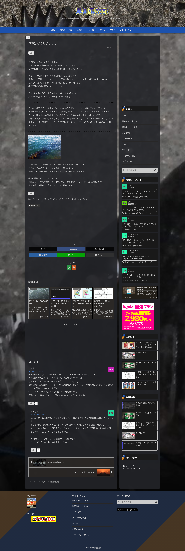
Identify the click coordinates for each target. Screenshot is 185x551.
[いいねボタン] (31, 53)
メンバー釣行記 (129, 139)
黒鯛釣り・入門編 (129, 121)
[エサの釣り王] (43, 519)
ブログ (125, 144)
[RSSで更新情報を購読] (74, 267)
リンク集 (126, 150)
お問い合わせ (128, 161)
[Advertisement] (71, 224)
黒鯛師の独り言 (35, 205)
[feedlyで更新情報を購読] (69, 267)
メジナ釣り (127, 133)
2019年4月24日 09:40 (35, 371)
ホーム (125, 116)
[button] (155, 170)
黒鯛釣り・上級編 (129, 127)
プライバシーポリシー (82, 535)
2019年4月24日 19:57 (38, 415)
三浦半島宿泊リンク (130, 156)
